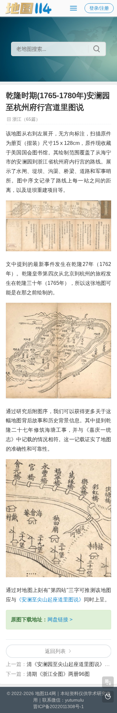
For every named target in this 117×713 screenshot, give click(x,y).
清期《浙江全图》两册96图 (58, 674)
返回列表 (55, 651)
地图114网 (45, 693)
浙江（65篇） (26, 119)
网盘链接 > (59, 619)
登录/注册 (99, 8)
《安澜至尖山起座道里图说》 (50, 599)
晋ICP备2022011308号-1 (58, 706)
